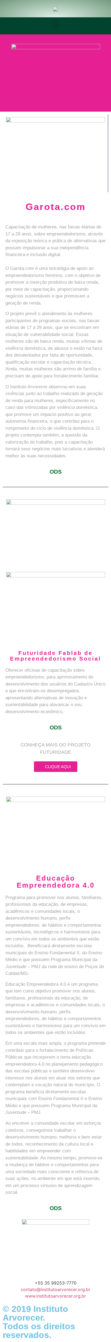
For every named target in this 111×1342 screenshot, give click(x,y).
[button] (55, 24)
